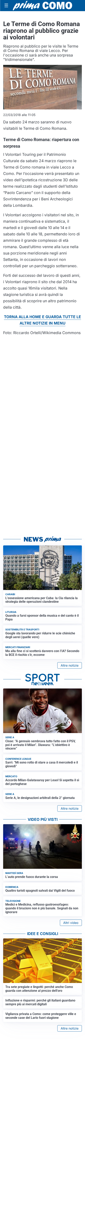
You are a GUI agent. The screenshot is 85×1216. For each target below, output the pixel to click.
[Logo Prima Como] (42, 5)
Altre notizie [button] (69, 665)
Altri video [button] (70, 923)
